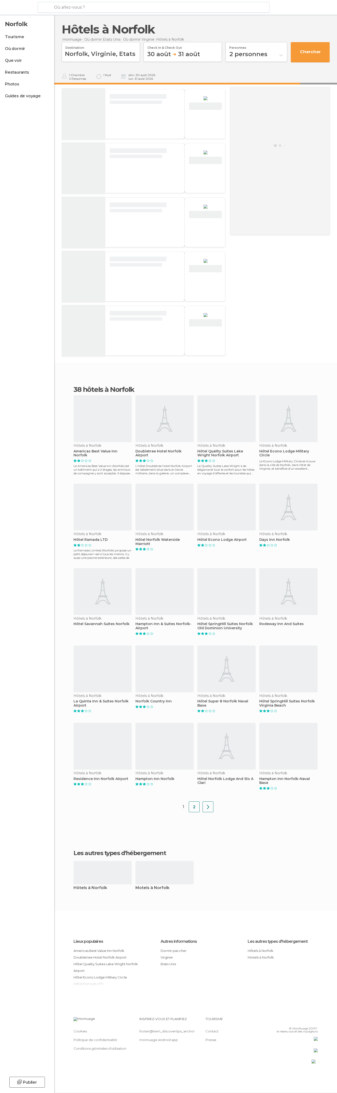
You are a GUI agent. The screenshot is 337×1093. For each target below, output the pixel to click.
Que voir (13, 60)
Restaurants (17, 72)
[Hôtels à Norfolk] (208, 806)
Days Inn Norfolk (274, 540)
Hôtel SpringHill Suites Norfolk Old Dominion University (225, 626)
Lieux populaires (88, 941)
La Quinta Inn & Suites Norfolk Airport (101, 703)
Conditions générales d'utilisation (100, 1048)
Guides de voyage (23, 96)
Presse (211, 1040)
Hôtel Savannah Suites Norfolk (102, 624)
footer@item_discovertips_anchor (167, 1031)
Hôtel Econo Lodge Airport (222, 540)
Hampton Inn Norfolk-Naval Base (284, 781)
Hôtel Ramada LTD (91, 540)
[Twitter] (297, 1021)
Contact (212, 1031)
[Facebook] (289, 1021)
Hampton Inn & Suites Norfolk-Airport (163, 626)
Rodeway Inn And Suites (281, 624)
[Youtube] (314, 1021)
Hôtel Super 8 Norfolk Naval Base (222, 703)
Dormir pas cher (174, 951)
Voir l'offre (205, 106)
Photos (12, 84)
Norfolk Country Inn (153, 701)
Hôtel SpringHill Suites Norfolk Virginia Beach (287, 703)
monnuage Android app (158, 1040)
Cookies (80, 1031)
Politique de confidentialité (95, 1040)
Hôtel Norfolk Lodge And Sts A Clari (225, 781)
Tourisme (14, 36)
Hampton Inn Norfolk (154, 779)
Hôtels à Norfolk (90, 888)
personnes (251, 54)
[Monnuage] (18, 7)
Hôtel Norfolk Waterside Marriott (157, 542)
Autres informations (179, 941)
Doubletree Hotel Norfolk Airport (158, 453)
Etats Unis (168, 964)
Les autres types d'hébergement (278, 941)
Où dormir (15, 48)
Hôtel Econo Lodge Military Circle (284, 453)
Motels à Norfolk (152, 888)
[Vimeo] (306, 1021)
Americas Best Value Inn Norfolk (95, 453)
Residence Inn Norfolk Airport (101, 779)
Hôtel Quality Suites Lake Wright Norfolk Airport (220, 453)
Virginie (167, 957)
